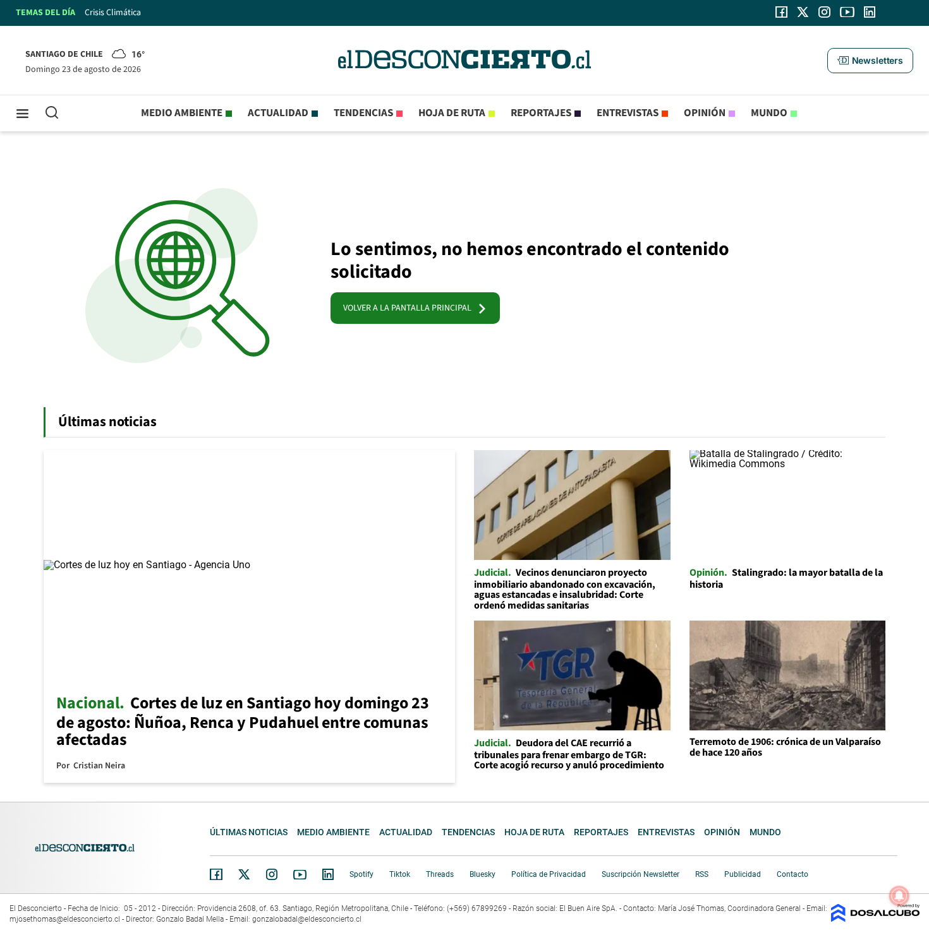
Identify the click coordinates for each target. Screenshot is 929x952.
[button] (870, 60)
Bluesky (482, 874)
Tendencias (363, 113)
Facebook (216, 874)
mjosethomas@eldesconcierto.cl (64, 919)
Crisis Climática (113, 12)
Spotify (361, 874)
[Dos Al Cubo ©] (875, 919)
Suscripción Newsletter (640, 874)
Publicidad (742, 874)
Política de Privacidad (548, 874)
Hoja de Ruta (451, 113)
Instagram (271, 874)
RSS (701, 874)
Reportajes (541, 113)
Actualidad (278, 113)
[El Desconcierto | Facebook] (781, 12)
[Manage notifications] (899, 896)
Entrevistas (628, 113)
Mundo (769, 113)
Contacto (792, 874)
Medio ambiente (181, 113)
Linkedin (328, 874)
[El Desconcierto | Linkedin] (869, 12)
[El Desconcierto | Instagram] (824, 12)
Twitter (244, 874)
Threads (440, 874)
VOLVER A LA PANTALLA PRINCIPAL (410, 308)
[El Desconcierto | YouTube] (847, 12)
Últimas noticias (249, 832)
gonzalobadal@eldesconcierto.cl (306, 919)
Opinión (705, 113)
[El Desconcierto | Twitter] (803, 12)
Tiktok (399, 874)
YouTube (299, 874)
